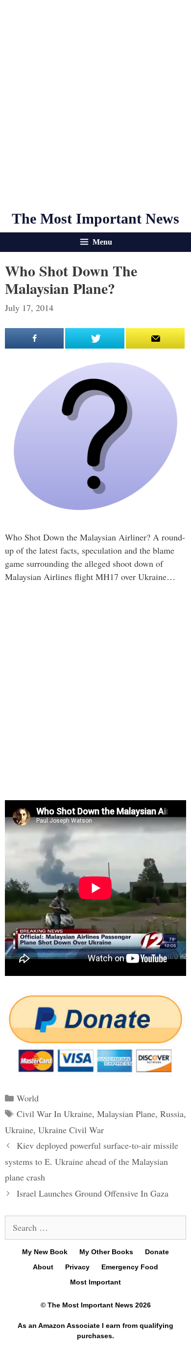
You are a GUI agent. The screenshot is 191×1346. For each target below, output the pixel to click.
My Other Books (106, 1252)
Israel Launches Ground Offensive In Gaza (92, 1193)
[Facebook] (34, 338)
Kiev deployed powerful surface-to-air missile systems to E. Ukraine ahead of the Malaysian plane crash (91, 1161)
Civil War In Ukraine (54, 1113)
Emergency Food (129, 1267)
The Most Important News (95, 218)
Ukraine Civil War (71, 1130)
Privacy (77, 1267)
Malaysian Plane (126, 1113)
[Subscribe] (155, 338)
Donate (157, 1252)
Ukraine (19, 1130)
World (28, 1098)
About (43, 1267)
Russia (172, 1113)
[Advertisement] (95, 105)
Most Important (95, 1282)
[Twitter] (94, 338)
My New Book (45, 1252)
